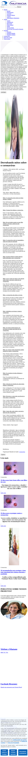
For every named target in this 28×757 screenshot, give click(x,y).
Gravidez (9, 13)
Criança (9, 16)
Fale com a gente (8, 37)
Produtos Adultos (11, 34)
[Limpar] (16, 7)
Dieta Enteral (10, 25)
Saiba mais (3, 493)
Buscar (19, 7)
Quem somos (7, 39)
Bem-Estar (9, 23)
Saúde (8, 26)
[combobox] (8, 7)
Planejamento (10, 12)
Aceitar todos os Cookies (4, 752)
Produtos (6, 30)
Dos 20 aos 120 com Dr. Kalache (15, 29)
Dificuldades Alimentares (13, 18)
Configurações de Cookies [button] (20, 739)
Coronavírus (7, 36)
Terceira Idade (10, 27)
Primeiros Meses (11, 15)
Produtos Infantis (11, 33)
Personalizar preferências (22, 752)
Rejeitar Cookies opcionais (13, 752)
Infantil (5, 9)
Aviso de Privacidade (13, 742)
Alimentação (10, 22)
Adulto (5, 19)
